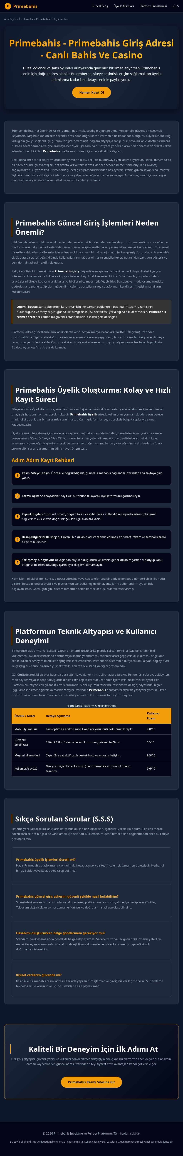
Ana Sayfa (10, 19)
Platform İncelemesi (153, 6)
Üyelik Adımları (124, 6)
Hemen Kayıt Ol (91, 92)
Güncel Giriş (100, 6)
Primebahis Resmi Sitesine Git (91, 1082)
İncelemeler (26, 19)
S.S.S (175, 6)
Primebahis (25, 6)
